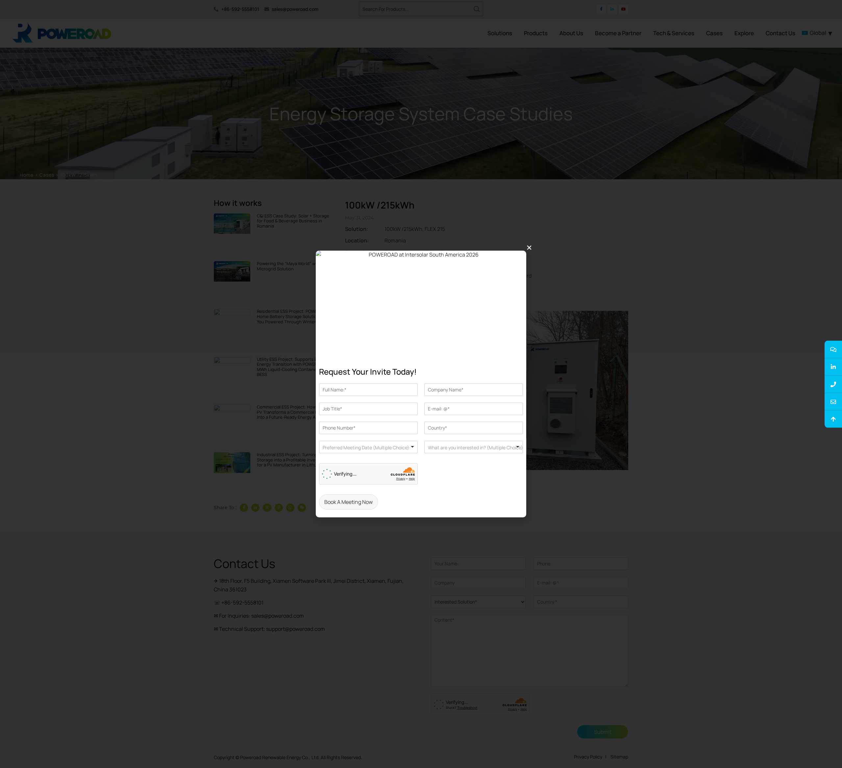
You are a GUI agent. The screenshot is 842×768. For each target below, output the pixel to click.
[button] (529, 248)
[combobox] (368, 447)
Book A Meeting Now (348, 502)
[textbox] (383, 448)
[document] (421, 384)
